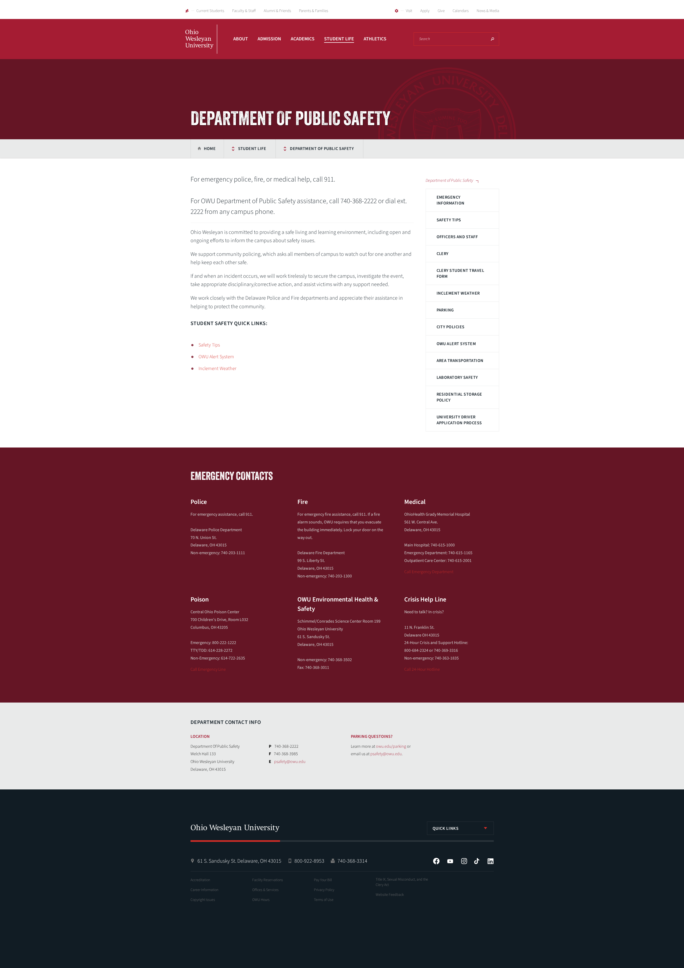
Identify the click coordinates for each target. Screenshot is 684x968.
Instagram (464, 861)
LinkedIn (490, 861)
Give (441, 11)
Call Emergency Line (208, 669)
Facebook (436, 861)
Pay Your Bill (323, 880)
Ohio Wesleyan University (201, 45)
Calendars (461, 11)
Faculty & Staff (244, 11)
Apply (425, 11)
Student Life (339, 39)
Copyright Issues (203, 900)
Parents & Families (313, 11)
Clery (443, 254)
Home (210, 149)
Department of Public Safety (322, 149)
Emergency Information (451, 200)
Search (492, 39)
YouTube (450, 861)
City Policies (451, 327)
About (240, 39)
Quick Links (446, 828)
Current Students (210, 11)
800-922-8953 (309, 861)
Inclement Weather (458, 293)
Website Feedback (390, 894)
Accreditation (200, 880)
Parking (445, 310)
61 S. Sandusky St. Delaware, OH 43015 (239, 861)
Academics (302, 39)
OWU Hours (261, 900)
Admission (269, 39)
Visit (409, 11)
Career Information (204, 890)
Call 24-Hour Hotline (422, 669)
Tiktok (476, 861)
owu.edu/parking (391, 746)
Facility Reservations (267, 880)
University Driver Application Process (459, 420)
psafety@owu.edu (289, 762)
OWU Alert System (456, 344)
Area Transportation (460, 361)
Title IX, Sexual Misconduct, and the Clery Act (402, 882)
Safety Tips (449, 220)
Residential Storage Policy (459, 397)
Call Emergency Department (428, 572)
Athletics (375, 39)
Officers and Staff (457, 237)
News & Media (488, 11)
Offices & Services (265, 890)
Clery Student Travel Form (460, 273)
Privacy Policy (324, 890)
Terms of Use (323, 900)
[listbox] (460, 828)
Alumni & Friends (277, 11)
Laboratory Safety (457, 377)
